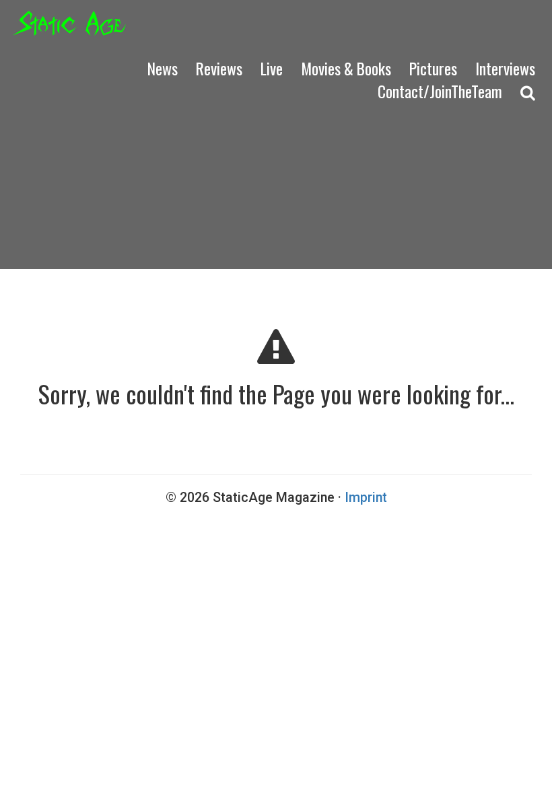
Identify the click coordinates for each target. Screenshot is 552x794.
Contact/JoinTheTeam (440, 91)
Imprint (366, 497)
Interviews (505, 68)
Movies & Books (346, 68)
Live (272, 68)
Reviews (219, 68)
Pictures (433, 68)
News (162, 68)
